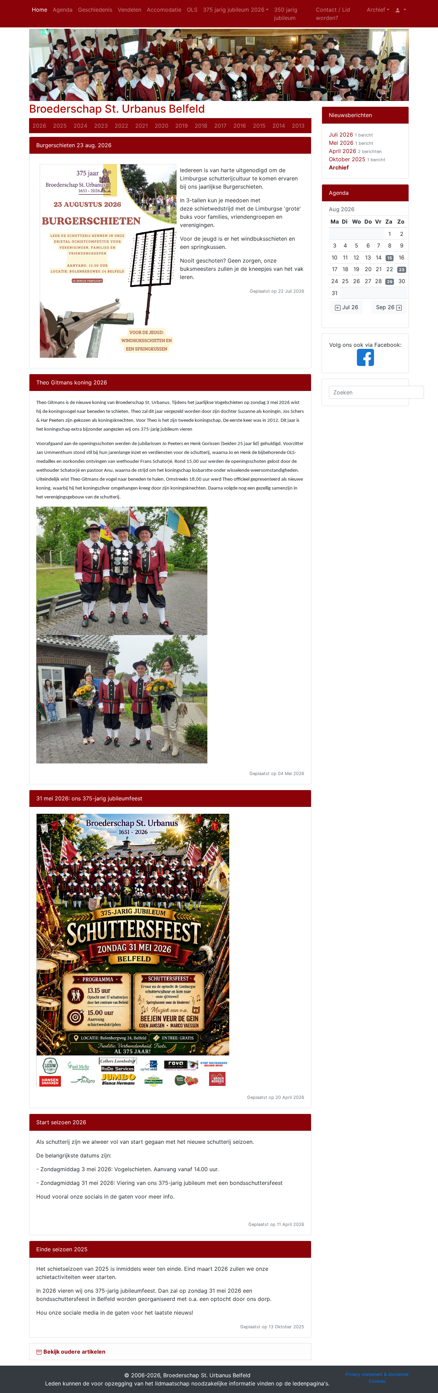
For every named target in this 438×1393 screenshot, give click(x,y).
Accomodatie (164, 9)
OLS (192, 9)
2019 (181, 125)
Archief (376, 9)
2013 (298, 125)
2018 (201, 125)
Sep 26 (386, 307)
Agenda (63, 9)
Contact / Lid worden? (333, 13)
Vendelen (129, 9)
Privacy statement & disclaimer (377, 1374)
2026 (39, 125)
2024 (80, 125)
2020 (161, 125)
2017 (220, 125)
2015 (259, 125)
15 (389, 258)
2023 (101, 125)
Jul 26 (349, 307)
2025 (60, 125)
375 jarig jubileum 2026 (234, 9)
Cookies (377, 1381)
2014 (278, 125)
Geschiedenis (95, 9)
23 (401, 269)
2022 (121, 125)
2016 (239, 125)
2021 (141, 125)
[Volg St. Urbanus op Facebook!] (365, 356)
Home (39, 9)
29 (389, 281)
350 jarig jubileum (285, 13)
